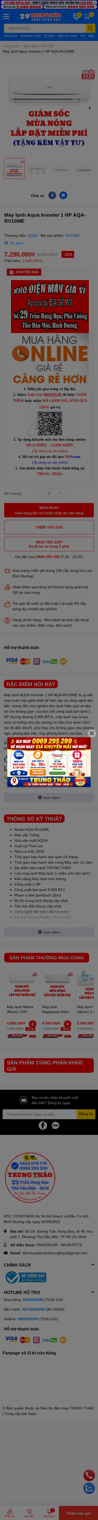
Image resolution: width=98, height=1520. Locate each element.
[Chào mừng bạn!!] (49, 762)
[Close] (92, 733)
